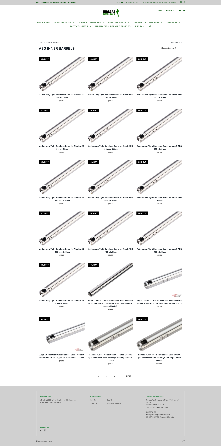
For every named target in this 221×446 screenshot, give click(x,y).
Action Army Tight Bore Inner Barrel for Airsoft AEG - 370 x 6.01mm (159, 147)
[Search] (150, 27)
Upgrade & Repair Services (113, 26)
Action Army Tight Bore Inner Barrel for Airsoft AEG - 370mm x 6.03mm (61, 199)
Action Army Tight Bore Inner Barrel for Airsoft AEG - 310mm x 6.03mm (110, 147)
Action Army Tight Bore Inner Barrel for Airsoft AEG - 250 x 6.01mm (61, 96)
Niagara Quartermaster (44, 441)
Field (138, 26)
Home (41, 43)
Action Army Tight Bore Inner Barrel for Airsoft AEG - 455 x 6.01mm (110, 250)
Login (160, 10)
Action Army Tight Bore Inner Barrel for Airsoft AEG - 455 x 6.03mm (159, 250)
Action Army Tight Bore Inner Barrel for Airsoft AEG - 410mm (159, 199)
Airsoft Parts (117, 22)
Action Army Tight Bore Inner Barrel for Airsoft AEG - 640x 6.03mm (61, 301)
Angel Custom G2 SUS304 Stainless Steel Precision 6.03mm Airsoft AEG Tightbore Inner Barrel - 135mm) (159, 301)
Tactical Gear (79, 26)
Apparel (172, 22)
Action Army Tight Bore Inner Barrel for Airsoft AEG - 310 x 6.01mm (61, 147)
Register (170, 10)
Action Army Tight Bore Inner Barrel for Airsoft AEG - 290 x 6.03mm (159, 96)
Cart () (181, 10)
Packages (43, 22)
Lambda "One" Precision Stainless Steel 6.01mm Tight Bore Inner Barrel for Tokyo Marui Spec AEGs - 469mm (159, 357)
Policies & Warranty (114, 403)
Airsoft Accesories (147, 22)
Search (109, 400)
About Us (93, 400)
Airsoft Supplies (90, 22)
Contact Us (93, 403)
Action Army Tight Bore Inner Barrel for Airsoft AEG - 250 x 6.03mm (110, 96)
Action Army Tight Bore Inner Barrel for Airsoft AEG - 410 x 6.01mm (110, 199)
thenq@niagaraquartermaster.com (159, 2)
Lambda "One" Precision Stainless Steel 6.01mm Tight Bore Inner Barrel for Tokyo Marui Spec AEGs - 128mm (110, 357)
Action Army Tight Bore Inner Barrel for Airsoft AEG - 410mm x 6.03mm (61, 250)
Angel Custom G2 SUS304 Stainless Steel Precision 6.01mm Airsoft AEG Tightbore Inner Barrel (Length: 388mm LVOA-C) (110, 303)
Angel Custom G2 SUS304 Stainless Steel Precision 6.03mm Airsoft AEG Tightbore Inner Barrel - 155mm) (61, 356)
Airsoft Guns (63, 22)
